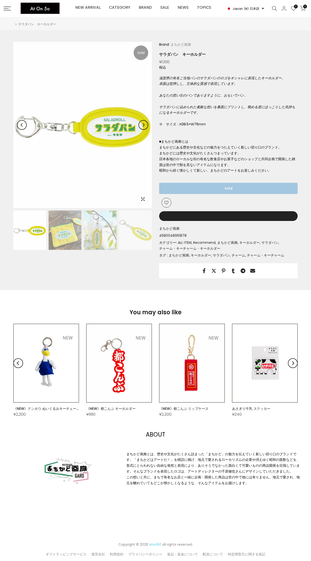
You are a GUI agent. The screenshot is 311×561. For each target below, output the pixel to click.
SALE (164, 7)
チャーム (238, 255)
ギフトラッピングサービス (66, 554)
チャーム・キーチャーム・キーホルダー (189, 248)
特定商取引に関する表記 (246, 554)
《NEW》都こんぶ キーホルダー (111, 408)
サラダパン (269, 242)
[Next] (143, 125)
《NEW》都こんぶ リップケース (183, 408)
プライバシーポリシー (145, 554)
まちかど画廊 (180, 44)
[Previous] (22, 125)
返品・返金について (182, 554)
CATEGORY (119, 7)
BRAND (145, 7)
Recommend (204, 242)
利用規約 (116, 554)
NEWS (183, 7)
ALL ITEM (184, 242)
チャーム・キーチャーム (265, 255)
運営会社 (98, 554)
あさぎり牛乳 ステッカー (251, 408)
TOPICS (204, 7)
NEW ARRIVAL (88, 7)
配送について (213, 554)
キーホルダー (249, 242)
